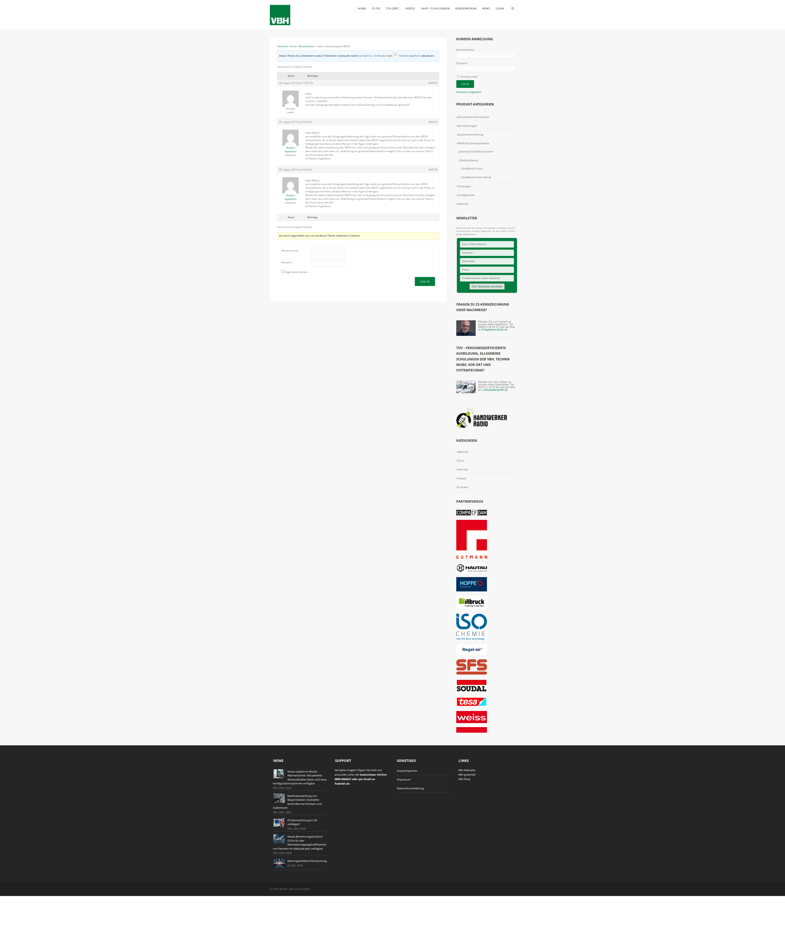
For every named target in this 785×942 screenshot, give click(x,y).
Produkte (462, 487)
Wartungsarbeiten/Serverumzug (307, 861)
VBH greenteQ (466, 774)
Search (512, 8)
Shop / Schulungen (435, 8)
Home (362, 8)
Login (500, 8)
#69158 (433, 169)
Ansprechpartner (407, 771)
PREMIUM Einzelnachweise (473, 143)
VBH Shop (464, 779)
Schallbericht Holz (471, 168)
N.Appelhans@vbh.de (494, 329)
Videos (410, 8)
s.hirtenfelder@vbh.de (495, 389)
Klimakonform (307, 46)
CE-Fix (376, 8)
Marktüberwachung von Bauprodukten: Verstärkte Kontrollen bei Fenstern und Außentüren (297, 802)
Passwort (462, 63)
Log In (425, 281)
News (486, 8)
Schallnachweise (468, 160)
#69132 (433, 83)
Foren (293, 46)
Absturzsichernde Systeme (473, 117)
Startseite (282, 46)
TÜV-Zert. (393, 8)
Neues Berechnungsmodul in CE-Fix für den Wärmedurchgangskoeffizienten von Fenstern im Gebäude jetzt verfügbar (299, 842)
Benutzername (465, 50)
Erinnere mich (469, 76)
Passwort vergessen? (469, 92)
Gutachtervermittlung (470, 134)
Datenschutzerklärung (410, 788)
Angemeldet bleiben (296, 272)
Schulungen (464, 186)
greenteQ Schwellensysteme (476, 151)
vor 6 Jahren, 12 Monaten (373, 55)
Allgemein (463, 452)
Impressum (404, 779)
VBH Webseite (466, 770)
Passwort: (286, 262)
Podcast (462, 478)
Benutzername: (290, 250)
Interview (462, 469)
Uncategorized (465, 195)
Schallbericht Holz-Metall (476, 177)
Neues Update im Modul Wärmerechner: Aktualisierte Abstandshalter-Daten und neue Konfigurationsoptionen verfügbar (299, 777)
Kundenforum (466, 8)
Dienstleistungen (467, 126)
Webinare (462, 204)
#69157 (433, 122)
